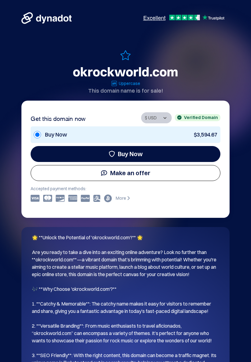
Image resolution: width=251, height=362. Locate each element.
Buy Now (130, 154)
